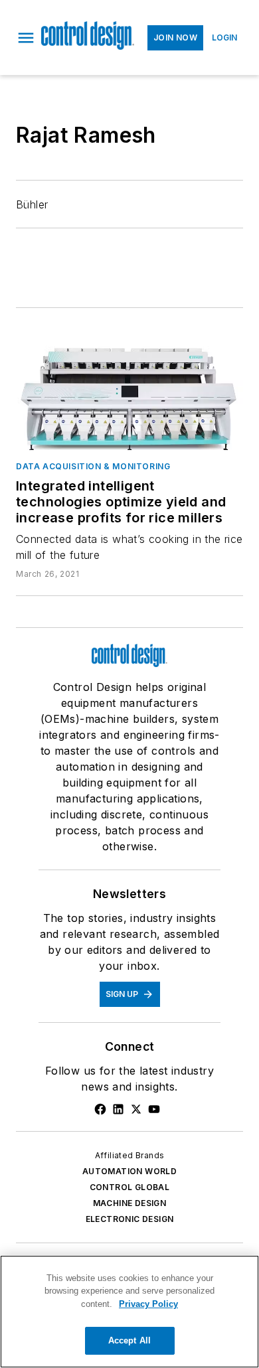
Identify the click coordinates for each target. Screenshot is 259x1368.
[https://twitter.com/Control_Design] (136, 1109)
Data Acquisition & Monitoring (93, 466)
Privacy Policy (148, 1304)
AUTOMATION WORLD (129, 1171)
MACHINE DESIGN (130, 1203)
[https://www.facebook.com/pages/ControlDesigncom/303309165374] (100, 1109)
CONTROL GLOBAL (130, 1187)
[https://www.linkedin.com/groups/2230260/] (118, 1109)
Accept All (129, 1340)
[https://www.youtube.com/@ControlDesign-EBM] (154, 1109)
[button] (26, 38)
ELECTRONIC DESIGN (130, 1219)
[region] (129, 1311)
